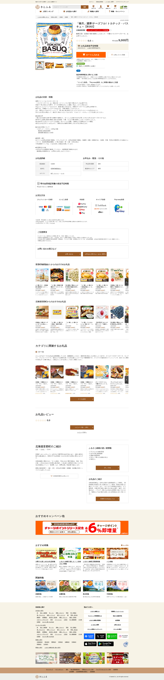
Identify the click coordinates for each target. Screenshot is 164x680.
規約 (67, 669)
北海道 (43, 449)
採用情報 (92, 671)
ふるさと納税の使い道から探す (53, 647)
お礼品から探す (39, 610)
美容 (51, 619)
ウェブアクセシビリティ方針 (103, 669)
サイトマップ (49, 669)
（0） (92, 41)
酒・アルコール (41, 615)
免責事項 (115, 669)
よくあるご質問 (110, 1)
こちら (53, 223)
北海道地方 (40, 642)
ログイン (91, 1)
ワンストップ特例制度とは (95, 616)
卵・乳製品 (73, 613)
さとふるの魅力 (117, 629)
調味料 (38, 617)
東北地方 (47, 642)
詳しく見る (107, 467)
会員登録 (117, 620)
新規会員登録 (99, 1)
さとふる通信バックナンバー (95, 629)
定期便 (38, 622)
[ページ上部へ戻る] (157, 668)
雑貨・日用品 (72, 617)
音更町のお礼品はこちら (107, 499)
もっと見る (126, 545)
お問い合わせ (69, 254)
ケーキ (62, 173)
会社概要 (71, 671)
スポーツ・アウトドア (42, 619)
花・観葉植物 (72, 619)
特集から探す (38, 647)
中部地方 (60, 642)
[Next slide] (127, 282)
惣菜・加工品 (74, 615)
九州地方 (46, 644)
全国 (36, 449)
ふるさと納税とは (94, 611)
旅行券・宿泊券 (53, 617)
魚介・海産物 (43, 613)
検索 (85, 7)
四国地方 (39, 644)
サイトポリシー (59, 669)
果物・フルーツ (60, 613)
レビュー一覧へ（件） (82, 427)
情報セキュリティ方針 (88, 669)
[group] (54, 41)
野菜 (67, 613)
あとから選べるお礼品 (48, 622)
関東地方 (53, 642)
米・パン (51, 613)
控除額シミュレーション (117, 611)
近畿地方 (67, 642)
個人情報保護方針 (75, 669)
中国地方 (74, 642)
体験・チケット (63, 617)
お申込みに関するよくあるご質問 (95, 254)
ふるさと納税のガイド (93, 7)
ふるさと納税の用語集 (95, 620)
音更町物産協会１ (56, 168)
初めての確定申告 (117, 616)
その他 (80, 619)
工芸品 (65, 619)
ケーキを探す (82, 399)
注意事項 (79, 60)
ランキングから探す (40, 625)
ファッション (58, 619)
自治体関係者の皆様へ (82, 671)
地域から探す (38, 639)
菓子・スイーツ (55, 173)
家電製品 (44, 617)
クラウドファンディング (122, 1)
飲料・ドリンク (51, 615)
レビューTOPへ (82, 432)
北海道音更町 (80, 30)
